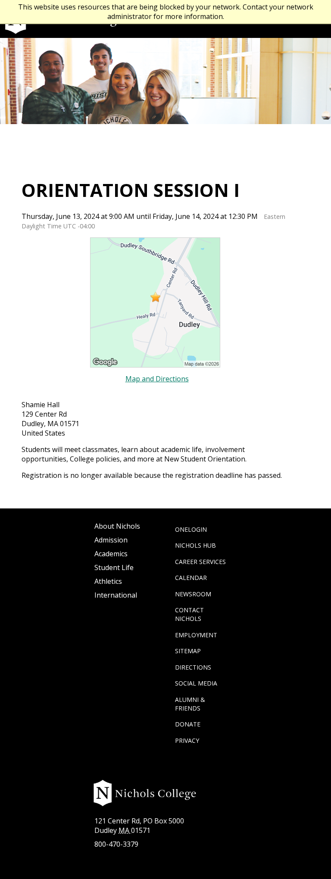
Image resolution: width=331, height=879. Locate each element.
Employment (196, 635)
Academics (111, 553)
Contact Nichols (189, 614)
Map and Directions (157, 378)
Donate (187, 724)
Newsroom (193, 594)
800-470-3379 (116, 844)
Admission (111, 540)
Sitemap (188, 651)
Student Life (114, 567)
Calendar (191, 578)
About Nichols (117, 526)
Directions (193, 667)
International (115, 595)
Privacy (187, 740)
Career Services (200, 562)
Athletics (108, 581)
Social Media (196, 683)
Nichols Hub (195, 545)
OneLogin (191, 529)
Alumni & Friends (190, 703)
